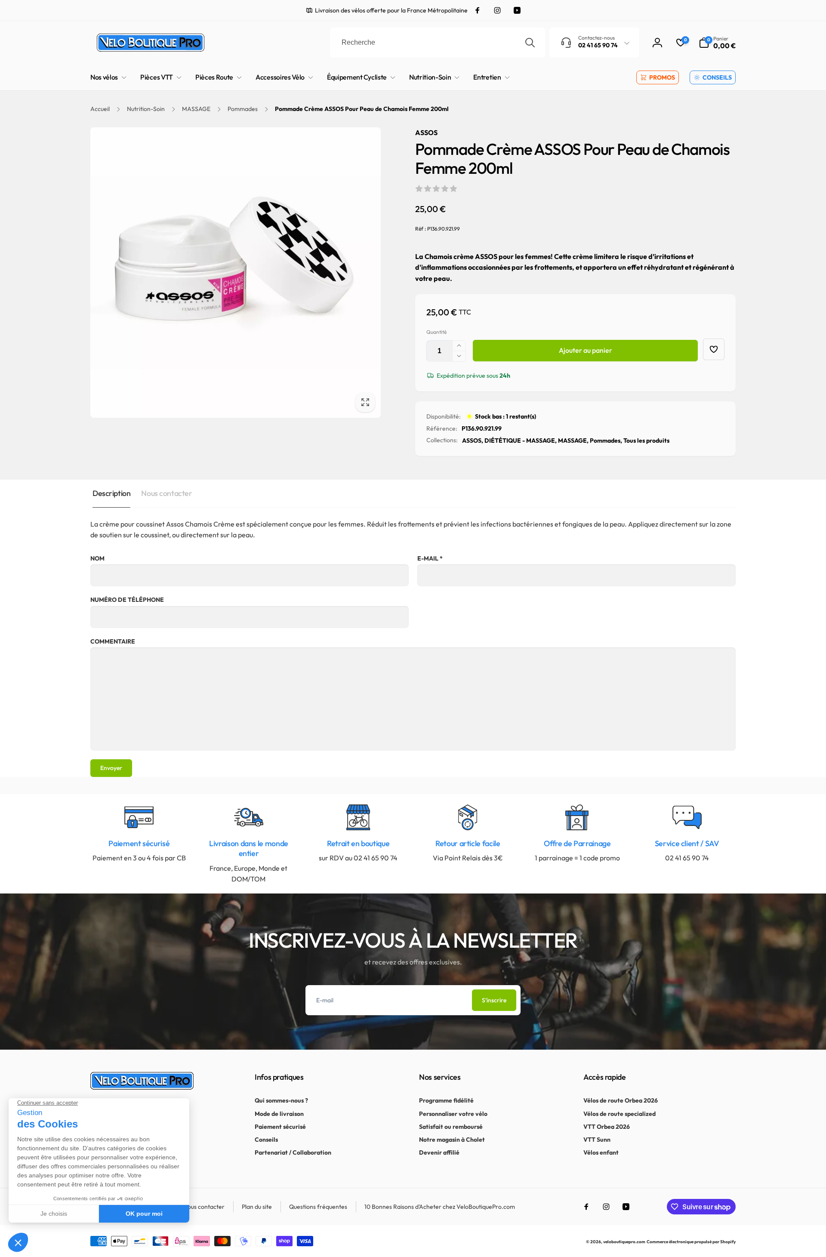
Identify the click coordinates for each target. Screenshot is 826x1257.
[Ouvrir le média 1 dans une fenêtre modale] (235, 272)
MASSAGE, (573, 440)
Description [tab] (111, 493)
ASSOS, (472, 440)
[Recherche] (530, 42)
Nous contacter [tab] (166, 493)
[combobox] (437, 43)
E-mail (430, 558)
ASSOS (426, 132)
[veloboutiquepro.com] (142, 1087)
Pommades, (606, 440)
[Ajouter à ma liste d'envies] (713, 349)
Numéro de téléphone (127, 600)
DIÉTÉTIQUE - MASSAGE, (520, 440)
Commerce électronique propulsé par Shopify (691, 1242)
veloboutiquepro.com (624, 1242)
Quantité (436, 332)
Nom (97, 558)
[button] (717, 42)
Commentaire (112, 641)
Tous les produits (646, 440)
